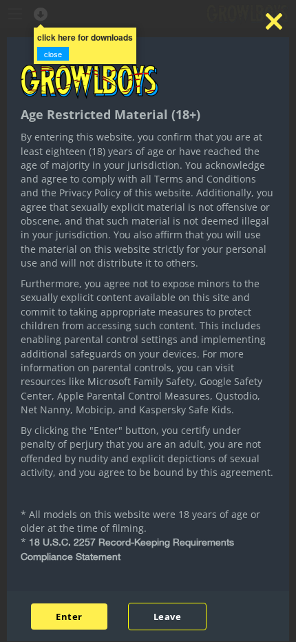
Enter (69, 616)
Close (53, 53)
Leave (168, 616)
